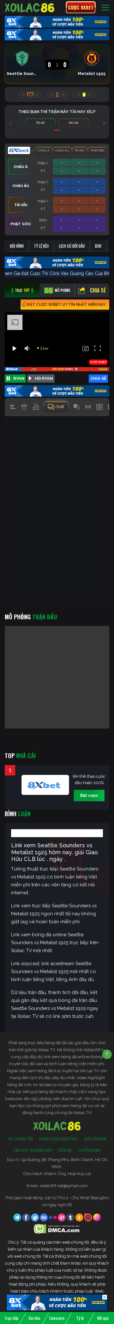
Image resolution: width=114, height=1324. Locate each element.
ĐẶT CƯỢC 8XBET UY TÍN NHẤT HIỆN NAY (66, 304)
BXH (98, 246)
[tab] (22, 290)
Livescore (57, 1318)
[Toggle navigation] (105, 7)
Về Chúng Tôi (20, 1138)
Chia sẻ (98, 290)
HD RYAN (44, 378)
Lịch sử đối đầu (72, 246)
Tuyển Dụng (89, 1150)
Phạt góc (97, 150)
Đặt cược (89, 795)
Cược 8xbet (80, 7)
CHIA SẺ (98, 378)
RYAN (18, 378)
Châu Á (43, 150)
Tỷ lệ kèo (41, 246)
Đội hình (17, 246)
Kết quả (102, 1318)
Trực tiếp (11, 1318)
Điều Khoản (95, 1138)
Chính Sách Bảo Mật (58, 1138)
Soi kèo (34, 1318)
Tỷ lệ (80, 1318)
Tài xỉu (80, 150)
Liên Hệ (65, 1150)
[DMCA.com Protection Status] (57, 1228)
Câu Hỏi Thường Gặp (32, 1150)
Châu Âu (62, 150)
